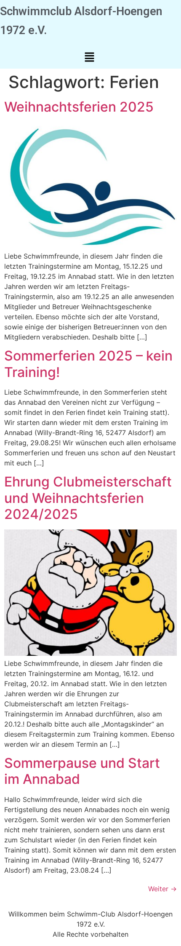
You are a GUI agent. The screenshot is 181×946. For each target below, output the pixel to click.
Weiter (162, 889)
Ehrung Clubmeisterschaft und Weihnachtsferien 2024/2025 (88, 497)
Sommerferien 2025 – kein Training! (88, 363)
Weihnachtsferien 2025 (79, 107)
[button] (89, 57)
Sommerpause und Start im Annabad (82, 771)
